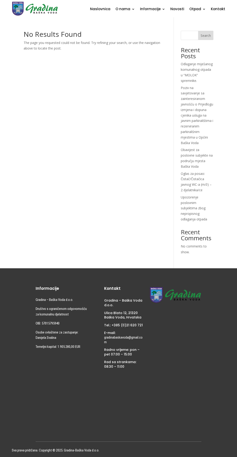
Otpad (195, 9)
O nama (122, 9)
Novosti (177, 9)
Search (206, 35)
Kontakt (218, 9)
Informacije (150, 9)
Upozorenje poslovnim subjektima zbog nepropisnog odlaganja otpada (194, 208)
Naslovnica (100, 9)
